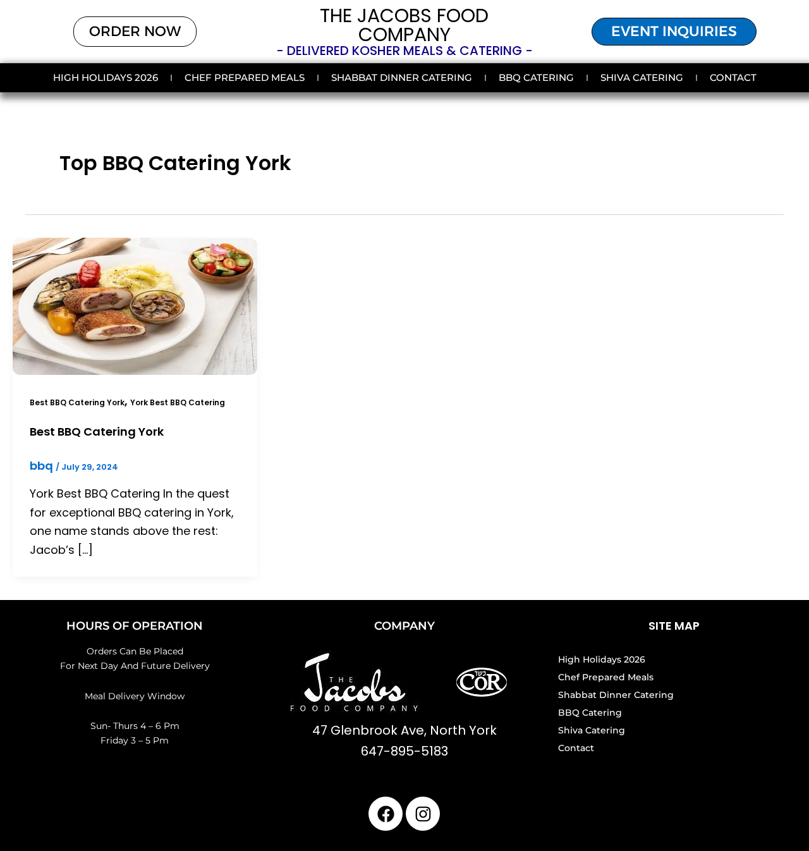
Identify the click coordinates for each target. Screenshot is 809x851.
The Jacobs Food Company (404, 25)
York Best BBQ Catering (177, 402)
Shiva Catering (641, 77)
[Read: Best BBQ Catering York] (135, 305)
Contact (733, 77)
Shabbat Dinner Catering (401, 77)
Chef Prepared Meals (245, 77)
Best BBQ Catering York (77, 402)
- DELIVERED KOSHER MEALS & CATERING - (404, 50)
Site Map (674, 626)
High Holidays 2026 (105, 77)
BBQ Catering (536, 77)
